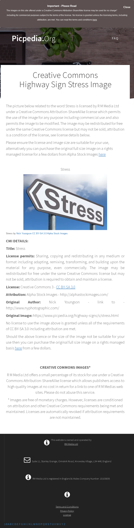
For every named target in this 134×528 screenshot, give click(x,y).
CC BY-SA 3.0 (39, 233)
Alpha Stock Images (57, 233)
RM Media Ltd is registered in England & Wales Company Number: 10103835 (71, 478)
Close (126, 7)
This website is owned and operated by (71, 442)
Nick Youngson (24, 233)
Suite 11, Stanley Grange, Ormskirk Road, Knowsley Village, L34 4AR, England (71, 461)
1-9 (5, 524)
